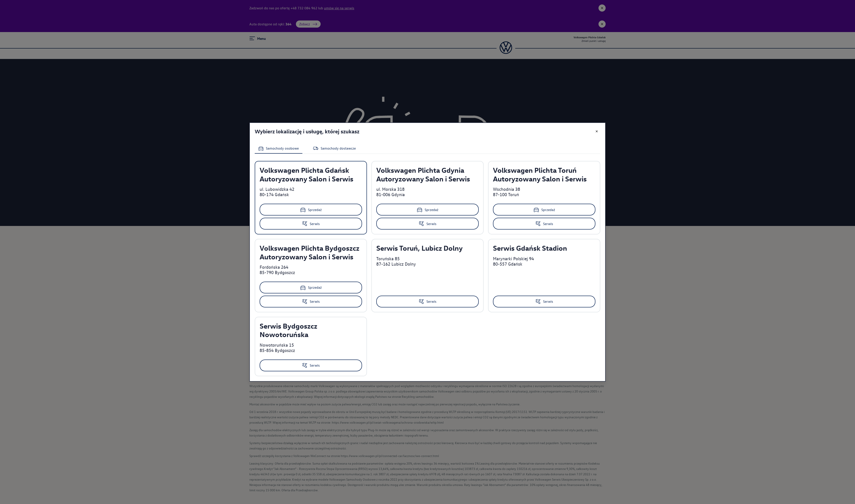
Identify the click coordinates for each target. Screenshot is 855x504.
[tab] (278, 149)
